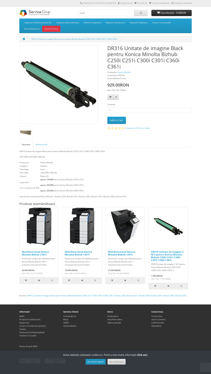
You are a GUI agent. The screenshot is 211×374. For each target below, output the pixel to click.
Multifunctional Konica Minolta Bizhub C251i (78, 253)
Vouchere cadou (114, 319)
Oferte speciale (114, 322)
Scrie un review (143, 128)
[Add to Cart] (25, 280)
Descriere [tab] (26, 144)
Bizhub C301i (156, 295)
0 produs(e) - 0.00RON (173, 12)
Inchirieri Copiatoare (92, 22)
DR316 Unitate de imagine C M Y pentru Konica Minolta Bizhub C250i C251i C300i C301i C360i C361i (167, 256)
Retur (65, 319)
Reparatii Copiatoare (139, 22)
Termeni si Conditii (27, 335)
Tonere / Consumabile (161, 22)
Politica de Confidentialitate (32, 332)
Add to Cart (116, 120)
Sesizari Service (51, 28)
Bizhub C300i (144, 295)
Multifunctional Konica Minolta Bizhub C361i (35, 253)
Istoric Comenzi (158, 319)
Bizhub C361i (181, 295)
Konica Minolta (124, 72)
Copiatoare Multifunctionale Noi (38, 22)
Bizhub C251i (132, 295)
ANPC (22, 316)
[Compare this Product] (116, 97)
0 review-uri (130, 128)
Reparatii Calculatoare (115, 22)
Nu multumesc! (117, 361)
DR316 (30, 295)
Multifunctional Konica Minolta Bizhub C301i (121, 253)
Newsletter (156, 326)
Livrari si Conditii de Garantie (32, 326)
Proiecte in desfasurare (29, 319)
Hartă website (69, 326)
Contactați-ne (69, 316)
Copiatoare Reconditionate (67, 22)
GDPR (66, 322)
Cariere (22, 329)
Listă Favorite (157, 322)
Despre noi (24, 322)
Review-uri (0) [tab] (41, 144)
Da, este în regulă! (96, 361)
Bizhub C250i (120, 295)
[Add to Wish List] (110, 97)
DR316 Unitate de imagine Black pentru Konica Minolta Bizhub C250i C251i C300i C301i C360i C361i (74, 39)
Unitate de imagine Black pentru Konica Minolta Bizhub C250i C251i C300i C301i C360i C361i (73, 295)
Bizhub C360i (168, 295)
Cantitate (111, 104)
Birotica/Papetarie (32, 28)
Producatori (112, 316)
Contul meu (156, 316)
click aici (142, 355)
